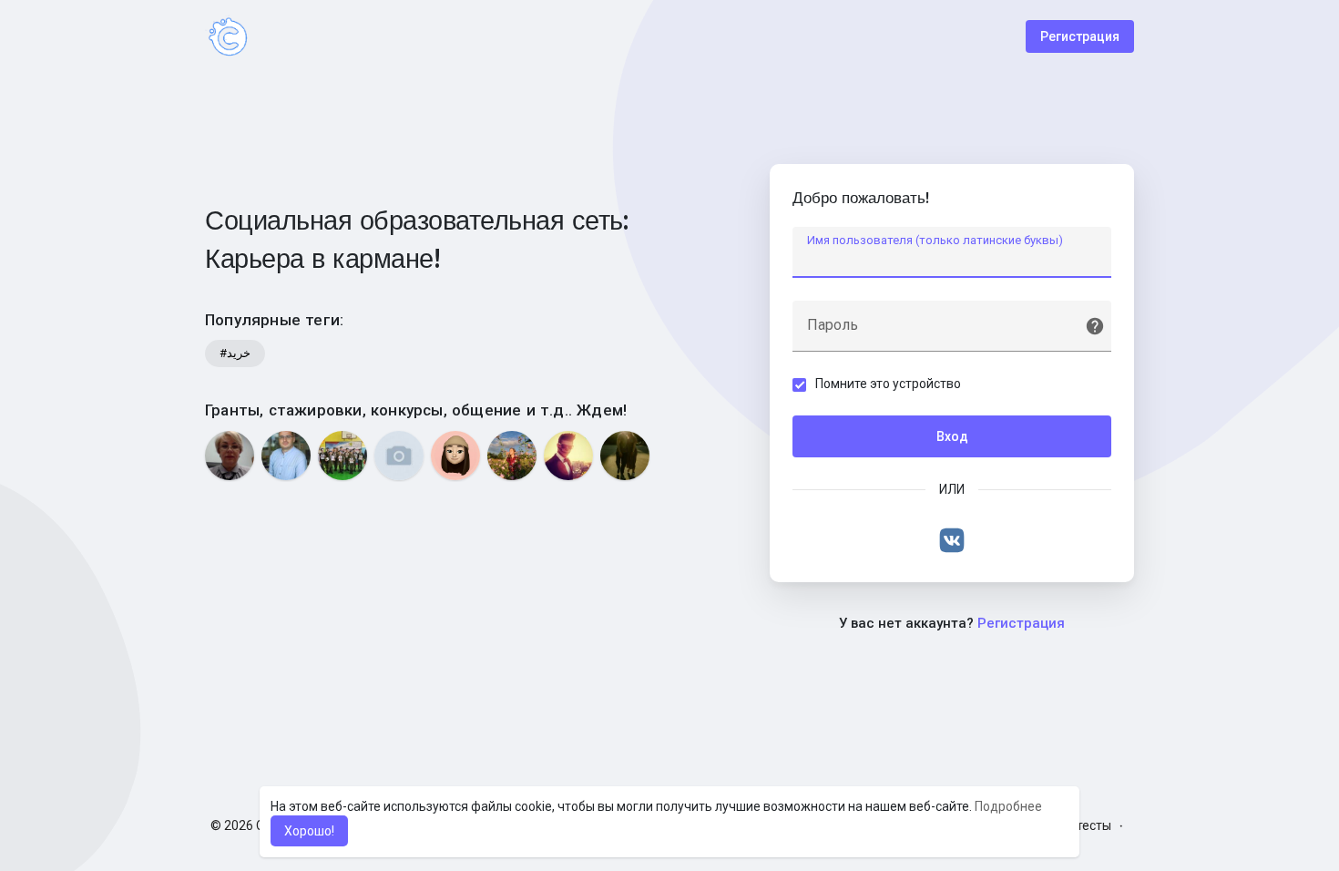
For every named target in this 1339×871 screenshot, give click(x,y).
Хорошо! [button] (309, 831)
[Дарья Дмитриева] (399, 455)
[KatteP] (455, 455)
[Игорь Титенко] (624, 455)
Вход (952, 436)
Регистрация (1079, 36)
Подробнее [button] (1008, 806)
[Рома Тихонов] (342, 455)
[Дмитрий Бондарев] (286, 455)
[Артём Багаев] (568, 455)
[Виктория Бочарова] (512, 455)
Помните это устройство (888, 383)
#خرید (235, 353)
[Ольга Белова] (229, 455)
